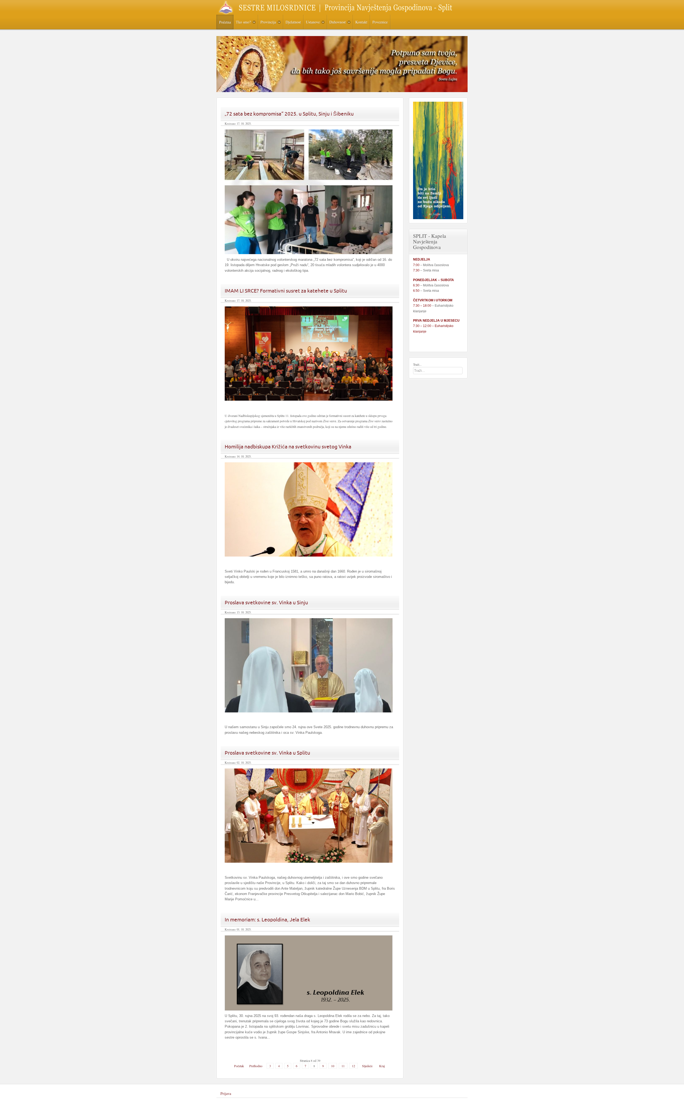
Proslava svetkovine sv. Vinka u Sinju (266, 602)
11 (343, 1066)
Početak (239, 1066)
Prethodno (255, 1066)
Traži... (417, 364)
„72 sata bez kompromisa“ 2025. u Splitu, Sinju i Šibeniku (289, 114)
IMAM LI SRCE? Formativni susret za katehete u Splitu (286, 291)
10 (332, 1066)
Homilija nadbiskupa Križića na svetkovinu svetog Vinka (288, 447)
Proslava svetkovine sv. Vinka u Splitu (267, 753)
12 (353, 1066)
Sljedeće (367, 1066)
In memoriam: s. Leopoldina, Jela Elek (267, 919)
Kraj (382, 1066)
